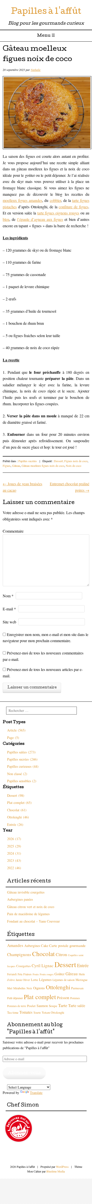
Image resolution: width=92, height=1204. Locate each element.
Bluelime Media (55, 1171)
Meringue (82, 980)
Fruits (36, 974)
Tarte (62, 1005)
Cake (44, 945)
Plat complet (40, 996)
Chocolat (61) (16, 810)
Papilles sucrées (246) (22, 759)
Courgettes (23, 966)
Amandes (15, 945)
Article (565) (16, 730)
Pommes (75, 998)
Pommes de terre (16, 1006)
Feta (20, 974)
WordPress (62, 1167)
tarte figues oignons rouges (58, 212)
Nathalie (35, 70)
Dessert (65, 964)
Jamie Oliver (23, 980)
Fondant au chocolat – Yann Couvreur (33, 921)
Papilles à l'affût (46, 12)
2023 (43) (14, 860)
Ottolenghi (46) (18, 817)
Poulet (31, 1006)
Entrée (83, 965)
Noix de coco (73, 466)
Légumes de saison (64, 980)
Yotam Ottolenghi (53, 1012)
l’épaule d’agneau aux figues (40, 219)
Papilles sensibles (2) (21, 781)
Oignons (39, 988)
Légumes (45, 979)
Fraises (27, 974)
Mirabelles (19, 988)
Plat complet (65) (19, 802)
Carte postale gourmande (67, 945)
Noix (29, 988)
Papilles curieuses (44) (23, 766)
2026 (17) (14, 838)
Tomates (25, 1012)
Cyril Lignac (42, 965)
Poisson (63, 997)
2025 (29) (14, 846)
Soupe (53, 1006)
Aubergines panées (20, 899)
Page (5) (13, 737)
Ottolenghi (58, 987)
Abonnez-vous (24, 1073)
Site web (9, 621)
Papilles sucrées (27, 461)
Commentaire (13, 531)
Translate (36, 1092)
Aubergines (32, 945)
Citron (61, 954)
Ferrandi (12, 974)
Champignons (19, 954)
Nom (8, 595)
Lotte (34, 979)
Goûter (59, 973)
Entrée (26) (15, 824)
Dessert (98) (15, 795)
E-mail (9, 608)
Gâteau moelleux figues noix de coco (43, 466)
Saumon (42, 1005)
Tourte (37, 1012)
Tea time (12, 1012)
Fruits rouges (46, 974)
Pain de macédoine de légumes (28, 913)
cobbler (55, 200)
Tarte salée (76, 1005)
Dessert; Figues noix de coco (71, 461)
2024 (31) (14, 853)
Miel (9, 988)
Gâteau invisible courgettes (25, 892)
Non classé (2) (17, 773)
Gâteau (16, 466)
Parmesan (77, 988)
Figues (7, 466)
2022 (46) (14, 867)
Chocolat (43, 953)
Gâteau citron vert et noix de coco (30, 906)
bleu (6, 219)
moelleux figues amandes (22, 200)
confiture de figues (73, 206)
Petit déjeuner (15, 998)
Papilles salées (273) (21, 752)
